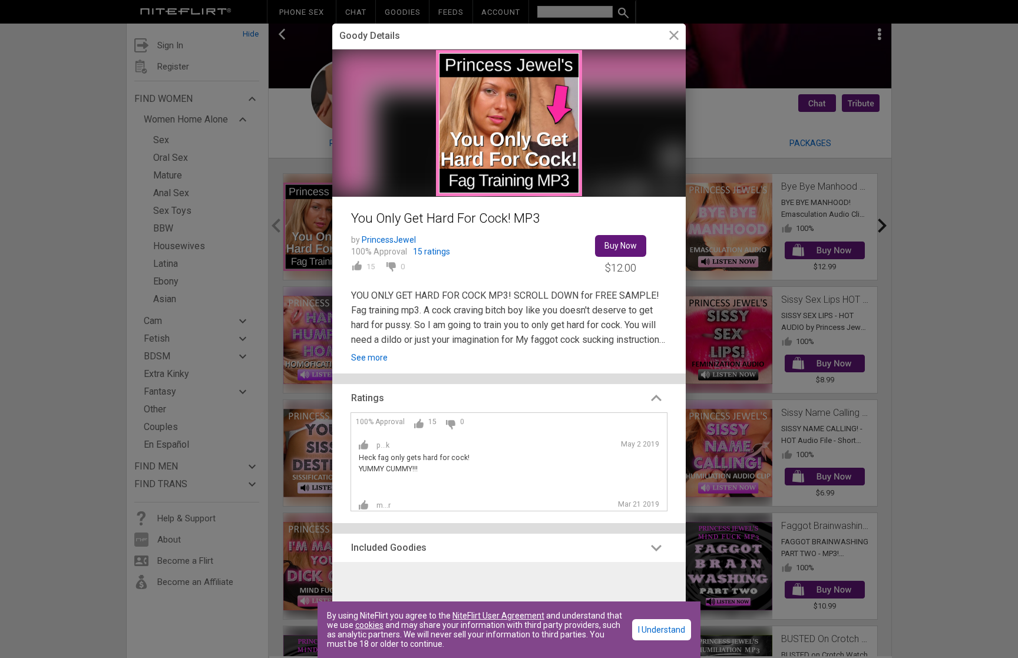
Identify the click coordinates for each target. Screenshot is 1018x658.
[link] (674, 36)
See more (369, 357)
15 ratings (431, 251)
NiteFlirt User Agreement (498, 615)
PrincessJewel (389, 239)
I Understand (661, 629)
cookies (369, 625)
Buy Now (620, 245)
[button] (509, 398)
